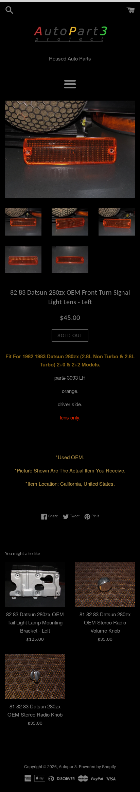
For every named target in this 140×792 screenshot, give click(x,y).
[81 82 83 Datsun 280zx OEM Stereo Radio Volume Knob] (105, 584)
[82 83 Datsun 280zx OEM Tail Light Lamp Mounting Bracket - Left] (35, 584)
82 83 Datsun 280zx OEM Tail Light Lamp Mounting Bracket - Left (35, 622)
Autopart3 (68, 766)
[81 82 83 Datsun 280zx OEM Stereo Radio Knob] (35, 676)
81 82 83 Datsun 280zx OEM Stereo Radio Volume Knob (105, 622)
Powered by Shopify (97, 766)
